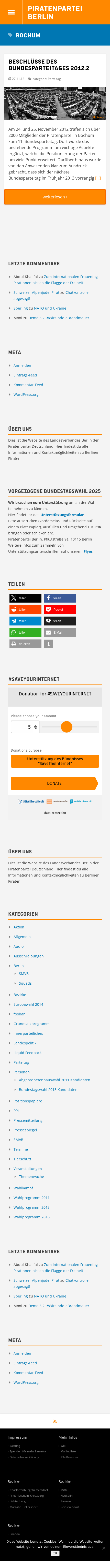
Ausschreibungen (29, 956)
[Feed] (55, 1421)
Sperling (21, 308)
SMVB (24, 973)
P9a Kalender (69, 1457)
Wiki (63, 1446)
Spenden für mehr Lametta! (28, 1451)
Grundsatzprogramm (32, 1023)
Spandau (15, 1534)
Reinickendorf (70, 1507)
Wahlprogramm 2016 (32, 1217)
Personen (22, 1072)
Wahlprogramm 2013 (32, 1207)
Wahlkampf (23, 1188)
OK (55, 1553)
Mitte (64, 1490)
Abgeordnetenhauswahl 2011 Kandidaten (54, 1079)
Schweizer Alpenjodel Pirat (36, 292)
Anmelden (22, 365)
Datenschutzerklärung (24, 1457)
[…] (98, 178)
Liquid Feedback (27, 1052)
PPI (16, 1110)
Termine (21, 1149)
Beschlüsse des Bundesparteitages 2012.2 (48, 64)
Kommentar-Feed (28, 384)
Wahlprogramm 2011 (32, 1197)
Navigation (11, 12)
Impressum (17, 1438)
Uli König (98, 117)
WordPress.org (26, 394)
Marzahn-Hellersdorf (24, 1507)
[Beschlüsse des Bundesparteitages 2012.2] (55, 105)
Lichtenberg (18, 1501)
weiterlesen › (55, 197)
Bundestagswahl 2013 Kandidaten (48, 1089)
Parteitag (54, 79)
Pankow (66, 1501)
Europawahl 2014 (28, 1004)
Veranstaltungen (28, 1168)
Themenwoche (31, 1176)
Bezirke (20, 994)
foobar (19, 1014)
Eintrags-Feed (25, 375)
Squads (25, 983)
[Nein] (103, 1548)
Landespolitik (25, 1043)
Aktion (19, 927)
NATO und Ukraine (50, 308)
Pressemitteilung (28, 1120)
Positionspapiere (28, 1101)
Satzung (15, 1446)
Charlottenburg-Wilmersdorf (29, 1490)
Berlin (19, 965)
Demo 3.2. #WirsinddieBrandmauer (58, 317)
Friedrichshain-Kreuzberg (27, 1495)
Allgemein (22, 936)
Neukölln (67, 1495)
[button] (25, 598)
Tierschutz (22, 1159)
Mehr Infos (68, 1438)
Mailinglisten (69, 1451)
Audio (19, 946)
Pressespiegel (25, 1130)
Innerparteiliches (28, 1033)
